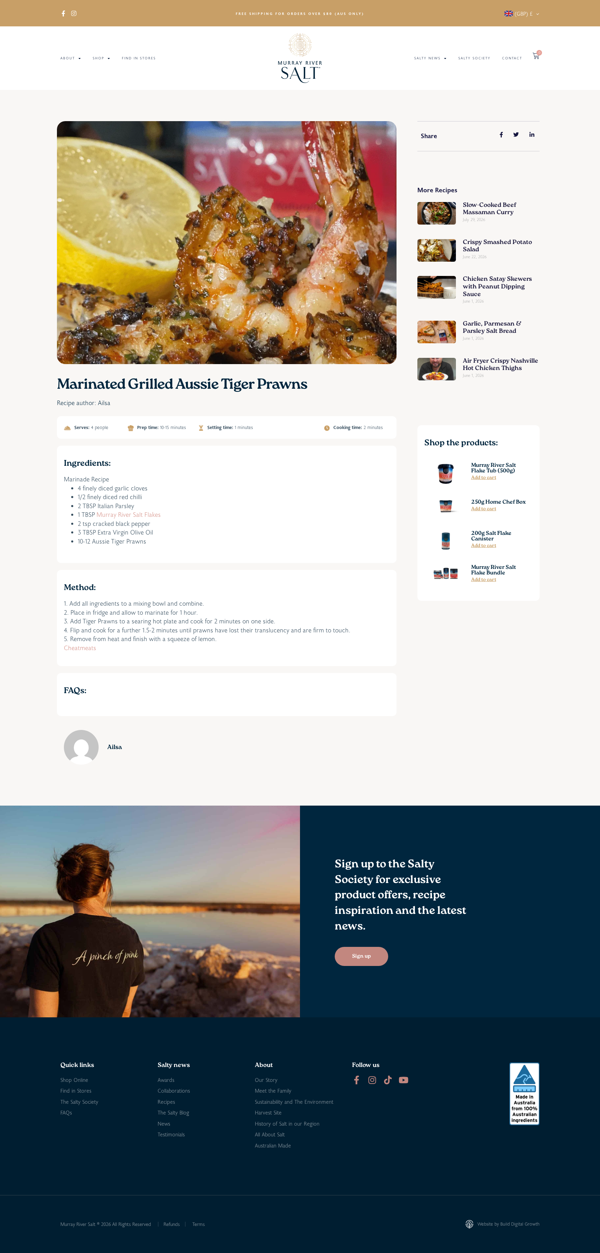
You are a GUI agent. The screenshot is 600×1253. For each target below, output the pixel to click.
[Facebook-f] (356, 1080)
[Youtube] (403, 1080)
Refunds (172, 1224)
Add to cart (483, 478)
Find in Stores (139, 58)
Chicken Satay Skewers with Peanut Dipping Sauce (497, 286)
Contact (512, 58)
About (67, 58)
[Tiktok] (387, 1080)
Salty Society (474, 58)
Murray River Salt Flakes (129, 514)
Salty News (427, 58)
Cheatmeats (80, 648)
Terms (198, 1224)
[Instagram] (372, 1080)
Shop (98, 58)
